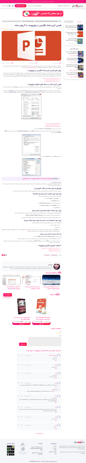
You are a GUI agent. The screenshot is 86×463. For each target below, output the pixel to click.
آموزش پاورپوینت (54, 255)
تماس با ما (54, 448)
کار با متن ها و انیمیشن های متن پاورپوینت (52, 79)
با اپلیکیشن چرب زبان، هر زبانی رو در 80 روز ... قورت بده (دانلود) (43, 1)
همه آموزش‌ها (60, 5)
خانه (60, 21)
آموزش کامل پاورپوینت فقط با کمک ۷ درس (52, 123)
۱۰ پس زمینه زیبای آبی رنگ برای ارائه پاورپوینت (52, 81)
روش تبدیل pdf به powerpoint (54, 251)
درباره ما (55, 446)
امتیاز (60, 331)
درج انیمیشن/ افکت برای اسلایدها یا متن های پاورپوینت (50, 248)
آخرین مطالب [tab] (79, 21)
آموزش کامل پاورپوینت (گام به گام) (28, 21)
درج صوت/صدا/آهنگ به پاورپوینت (54, 249)
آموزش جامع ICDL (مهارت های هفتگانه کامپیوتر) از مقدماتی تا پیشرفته (46, 21)
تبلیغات (55, 450)
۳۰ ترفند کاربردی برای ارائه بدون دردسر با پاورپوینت (51, 78)
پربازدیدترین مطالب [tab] (68, 21)
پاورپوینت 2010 (46, 255)
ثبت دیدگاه (23, 344)
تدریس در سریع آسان (20, 6)
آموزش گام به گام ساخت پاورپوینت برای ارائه (52, 126)
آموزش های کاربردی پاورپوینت (30, 67)
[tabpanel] (74, 34)
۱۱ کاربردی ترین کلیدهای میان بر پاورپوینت (53, 125)
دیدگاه (60, 335)
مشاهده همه (7, 295)
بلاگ (55, 453)
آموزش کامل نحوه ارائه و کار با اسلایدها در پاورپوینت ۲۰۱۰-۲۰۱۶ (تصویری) (37, 178)
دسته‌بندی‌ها (65, 5)
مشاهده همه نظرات (39, 433)
